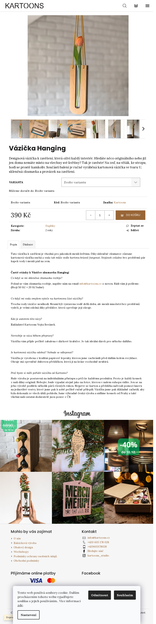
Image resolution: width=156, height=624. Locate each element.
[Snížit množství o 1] (90, 215)
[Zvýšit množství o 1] (109, 215)
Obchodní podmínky (26, 560)
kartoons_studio (98, 555)
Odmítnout (99, 595)
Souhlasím (125, 595)
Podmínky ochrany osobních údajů (35, 556)
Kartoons (120, 202)
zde (20, 605)
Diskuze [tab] (28, 244)
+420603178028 (97, 546)
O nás (17, 538)
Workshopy (21, 551)
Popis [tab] (13, 244)
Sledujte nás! (95, 551)
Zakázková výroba (25, 543)
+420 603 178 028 (98, 542)
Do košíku (133, 215)
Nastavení (28, 615)
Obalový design (23, 547)
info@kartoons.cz (90, 283)
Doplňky (50, 226)
